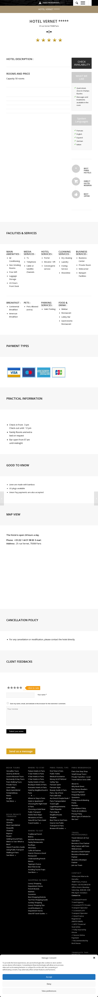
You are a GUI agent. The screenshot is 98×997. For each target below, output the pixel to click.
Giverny (9, 822)
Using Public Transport (15, 850)
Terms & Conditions (79, 811)
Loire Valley (10, 787)
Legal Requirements (57, 806)
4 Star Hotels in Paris (36, 776)
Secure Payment (78, 792)
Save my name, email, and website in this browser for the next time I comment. (38, 704)
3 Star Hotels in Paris (36, 779)
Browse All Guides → (58, 828)
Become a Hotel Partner (81, 851)
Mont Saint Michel (13, 825)
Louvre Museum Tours (15, 776)
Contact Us (76, 895)
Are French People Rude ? (60, 798)
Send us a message (21, 751)
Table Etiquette (56, 809)
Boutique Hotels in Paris (37, 784)
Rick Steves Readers (79, 789)
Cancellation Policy (79, 808)
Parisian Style (55, 787)
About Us (75, 784)
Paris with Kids (55, 795)
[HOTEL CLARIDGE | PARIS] (2, 498)
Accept (49, 977)
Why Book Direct (78, 786)
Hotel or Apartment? (36, 801)
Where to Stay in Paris (37, 798)
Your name (42, 694)
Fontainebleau (12, 793)
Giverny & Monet (12, 774)
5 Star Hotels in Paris (36, 774)
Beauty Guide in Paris (58, 790)
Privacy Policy (77, 814)
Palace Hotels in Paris (36, 771)
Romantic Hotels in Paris (37, 787)
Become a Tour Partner (80, 843)
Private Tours (11, 784)
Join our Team (77, 865)
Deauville (10, 828)
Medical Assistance (57, 776)
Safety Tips (54, 782)
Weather (53, 817)
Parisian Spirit (55, 784)
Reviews (75, 805)
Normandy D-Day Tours (15, 779)
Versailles (10, 820)
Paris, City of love (56, 793)
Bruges (9, 798)
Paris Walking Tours (14, 782)
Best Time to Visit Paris (58, 820)
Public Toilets (55, 774)
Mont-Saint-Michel (13, 790)
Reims (8, 795)
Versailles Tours (12, 771)
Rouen (8, 836)
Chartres (9, 830)
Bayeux (9, 833)
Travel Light (54, 804)
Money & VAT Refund (58, 779)
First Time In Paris (57, 771)
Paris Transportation (58, 801)
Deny (49, 984)
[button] (94, 958)
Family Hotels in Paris (36, 782)
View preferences (49, 991)
